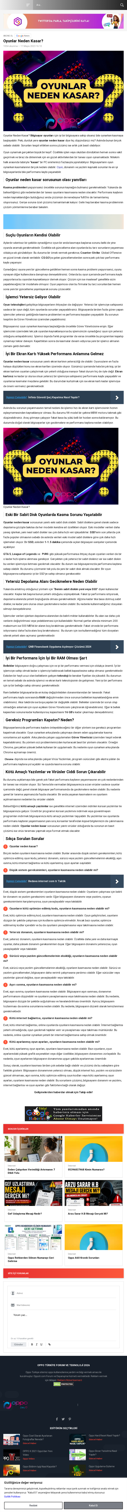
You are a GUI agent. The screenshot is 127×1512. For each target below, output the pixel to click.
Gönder (18, 1344)
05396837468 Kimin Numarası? (86, 1169)
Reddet (33, 1505)
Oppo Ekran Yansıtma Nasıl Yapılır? (103, 1453)
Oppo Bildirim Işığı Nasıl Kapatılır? (40, 1466)
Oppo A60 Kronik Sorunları (83, 1257)
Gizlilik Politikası (12, 1496)
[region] (63, 1495)
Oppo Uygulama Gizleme (102, 1466)
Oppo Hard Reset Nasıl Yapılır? (104, 1435)
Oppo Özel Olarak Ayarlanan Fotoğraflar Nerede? (37, 1437)
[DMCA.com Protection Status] (63, 1384)
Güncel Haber (29, 1443)
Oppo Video (29, 1459)
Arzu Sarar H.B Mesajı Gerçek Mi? (88, 1213)
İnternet (12, 1166)
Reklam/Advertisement (69, 1380)
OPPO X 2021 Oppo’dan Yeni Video (37, 1453)
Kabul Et (93, 1505)
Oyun (60, 167)
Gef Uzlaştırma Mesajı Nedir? (25, 1213)
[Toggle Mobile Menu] (27, 4)
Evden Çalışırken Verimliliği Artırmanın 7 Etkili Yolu (31, 1171)
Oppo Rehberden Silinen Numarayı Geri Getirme (31, 1259)
